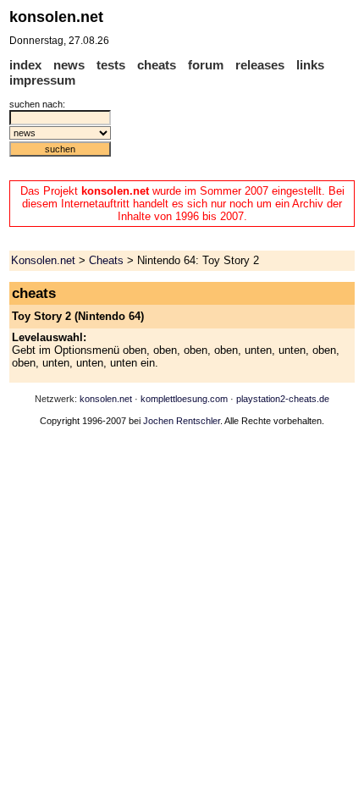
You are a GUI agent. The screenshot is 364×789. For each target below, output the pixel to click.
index (25, 65)
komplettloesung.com (184, 399)
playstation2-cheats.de (282, 399)
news (69, 65)
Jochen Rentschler (181, 421)
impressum (42, 80)
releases (259, 65)
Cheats (106, 260)
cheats (156, 65)
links (310, 65)
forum (205, 65)
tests (111, 65)
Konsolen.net (43, 260)
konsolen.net (106, 399)
